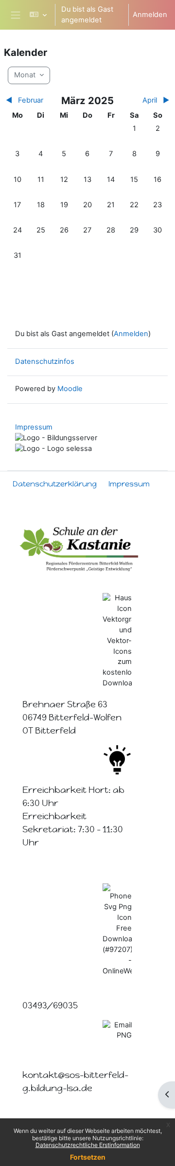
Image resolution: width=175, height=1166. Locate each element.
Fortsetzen (87, 1157)
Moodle (70, 388)
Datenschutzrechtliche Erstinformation (87, 1144)
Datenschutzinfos (44, 361)
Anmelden (150, 14)
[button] (38, 15)
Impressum (33, 427)
